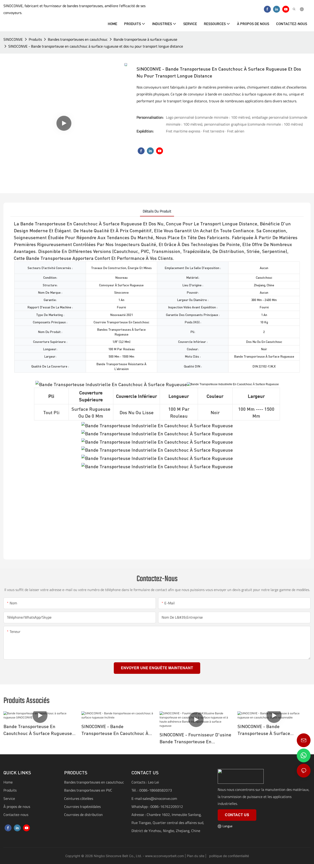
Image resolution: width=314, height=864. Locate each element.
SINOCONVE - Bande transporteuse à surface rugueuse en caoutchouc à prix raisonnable (271, 730)
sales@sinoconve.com (160, 798)
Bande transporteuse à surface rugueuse (145, 39)
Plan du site (195, 856)
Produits (35, 39)
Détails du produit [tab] (157, 211)
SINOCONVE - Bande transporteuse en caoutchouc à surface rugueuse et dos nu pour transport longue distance (95, 46)
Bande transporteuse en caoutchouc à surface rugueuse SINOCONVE (37, 730)
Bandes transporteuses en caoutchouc (78, 39)
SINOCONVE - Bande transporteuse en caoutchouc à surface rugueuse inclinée (114, 730)
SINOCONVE (13, 39)
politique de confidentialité (228, 856)
